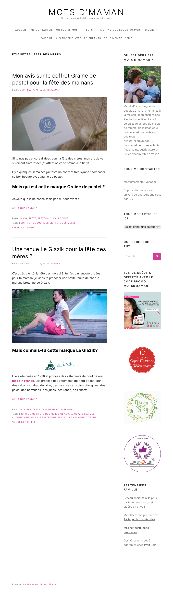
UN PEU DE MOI (66, 30)
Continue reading (26, 208)
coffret (26, 223)
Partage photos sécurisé (139, 519)
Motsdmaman (52, 90)
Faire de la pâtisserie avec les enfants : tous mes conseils (86, 38)
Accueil (21, 30)
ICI (130, 198)
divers (26, 409)
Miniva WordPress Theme (41, 584)
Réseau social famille (137, 498)
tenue (92, 417)
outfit (82, 417)
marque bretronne (44, 417)
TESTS (88, 30)
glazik (64, 414)
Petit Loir (150, 545)
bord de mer (28, 414)
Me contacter (41, 30)
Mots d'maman (86, 12)
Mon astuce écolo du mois (120, 30)
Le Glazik (76, 414)
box (24, 218)
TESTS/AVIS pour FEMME (53, 218)
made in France (23, 380)
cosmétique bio (43, 223)
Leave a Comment (24, 227)
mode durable (67, 417)
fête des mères (65, 223)
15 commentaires (23, 422)
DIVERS (150, 30)
